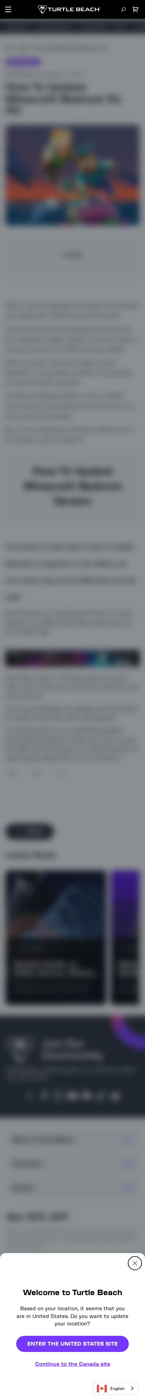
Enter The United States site (72, 1344)
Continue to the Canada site (72, 1364)
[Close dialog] (135, 1263)
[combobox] (115, 1388)
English (117, 1388)
